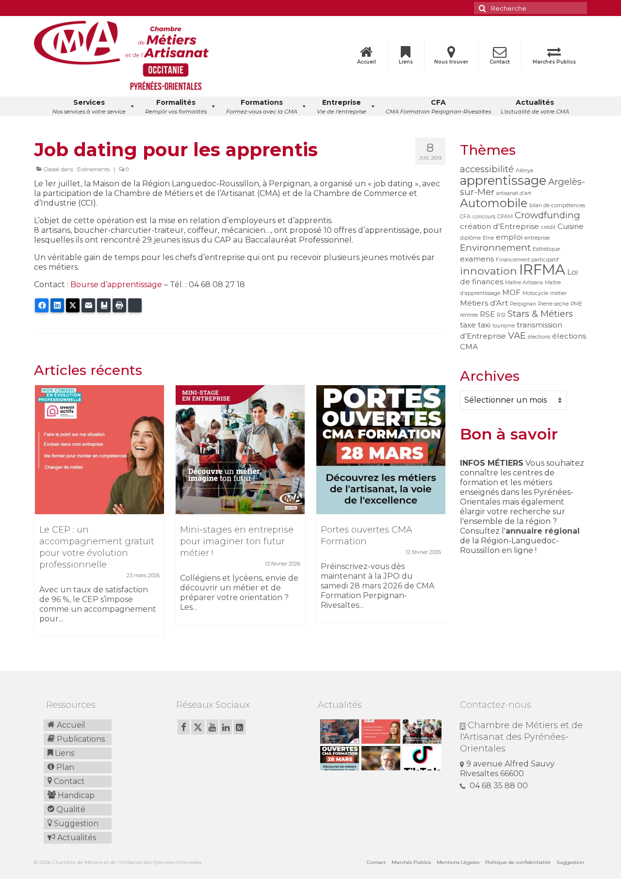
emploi (509, 237)
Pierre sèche (553, 304)
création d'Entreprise (499, 226)
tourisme (503, 326)
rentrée (469, 315)
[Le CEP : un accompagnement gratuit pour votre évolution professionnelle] (99, 449)
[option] (99, 516)
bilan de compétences (557, 205)
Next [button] (436, 516)
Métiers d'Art (484, 303)
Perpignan (523, 304)
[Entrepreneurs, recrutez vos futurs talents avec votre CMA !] (338, 731)
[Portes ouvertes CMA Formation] (381, 449)
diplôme (470, 238)
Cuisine (570, 226)
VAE (517, 335)
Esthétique (546, 249)
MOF (511, 292)
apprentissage (503, 180)
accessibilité (487, 169)
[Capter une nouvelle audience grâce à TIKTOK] (420, 758)
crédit (548, 227)
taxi (484, 324)
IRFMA (542, 269)
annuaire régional (543, 531)
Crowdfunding (547, 215)
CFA (465, 216)
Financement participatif (527, 260)
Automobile (493, 203)
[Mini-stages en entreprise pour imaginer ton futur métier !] (240, 449)
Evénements (93, 169)
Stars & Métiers (540, 313)
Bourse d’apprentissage (116, 284)
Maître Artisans (524, 282)
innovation (488, 270)
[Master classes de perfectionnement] (379, 758)
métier (558, 293)
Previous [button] (42, 516)
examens (477, 258)
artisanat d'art (513, 193)
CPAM (505, 216)
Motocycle (535, 293)
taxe (468, 324)
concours (484, 216)
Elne (488, 238)
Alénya (524, 170)
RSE (487, 314)
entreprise (537, 238)
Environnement (495, 247)
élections (539, 337)
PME (576, 304)
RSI (501, 315)
